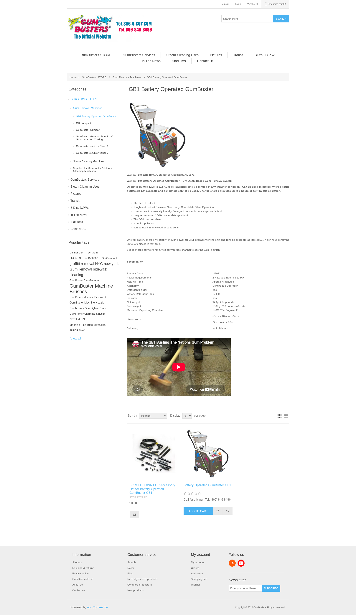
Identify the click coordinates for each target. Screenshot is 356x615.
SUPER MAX (77, 330)
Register (225, 4)
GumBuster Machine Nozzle (87, 302)
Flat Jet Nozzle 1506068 (84, 258)
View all (75, 338)
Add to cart (198, 511)
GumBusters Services (84, 179)
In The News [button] (151, 61)
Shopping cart (199, 579)
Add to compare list (134, 514)
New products (135, 590)
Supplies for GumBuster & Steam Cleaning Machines (92, 169)
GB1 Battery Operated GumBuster (96, 116)
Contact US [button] (205, 61)
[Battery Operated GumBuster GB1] (154, 453)
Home (73, 77)
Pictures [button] (216, 55)
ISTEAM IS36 (78, 319)
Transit (74, 200)
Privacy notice (80, 573)
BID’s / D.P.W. (79, 207)
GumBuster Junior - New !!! (92, 146)
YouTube (241, 563)
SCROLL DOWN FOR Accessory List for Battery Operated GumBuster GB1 (152, 488)
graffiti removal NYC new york (94, 264)
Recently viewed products (142, 579)
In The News (78, 214)
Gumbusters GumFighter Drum (88, 308)
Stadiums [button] (179, 61)
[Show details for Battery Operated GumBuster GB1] (208, 453)
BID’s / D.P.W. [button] (265, 55)
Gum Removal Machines (87, 107)
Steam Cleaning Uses (84, 186)
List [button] (286, 416)
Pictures (75, 193)
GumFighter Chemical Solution (88, 313)
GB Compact (83, 123)
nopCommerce (97, 607)
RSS (232, 563)
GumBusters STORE (84, 99)
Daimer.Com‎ (77, 252)
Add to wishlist (228, 511)
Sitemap (77, 562)
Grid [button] (279, 416)
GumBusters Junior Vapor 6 (92, 152)
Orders (195, 567)
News (130, 567)
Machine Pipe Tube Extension (88, 324)
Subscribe (271, 588)
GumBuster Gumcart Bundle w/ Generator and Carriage (94, 138)
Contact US (78, 228)
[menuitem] (96, 55)
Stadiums (76, 221)
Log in (238, 4)
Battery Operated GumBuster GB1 (207, 485)
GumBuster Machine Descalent (88, 297)
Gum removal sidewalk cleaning (88, 272)
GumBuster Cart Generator (85, 280)
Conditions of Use (82, 579)
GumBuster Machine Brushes (91, 288)
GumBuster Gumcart (88, 129)
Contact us (78, 590)
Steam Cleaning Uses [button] (182, 55)
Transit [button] (238, 55)
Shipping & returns (83, 567)
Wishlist (195, 584)
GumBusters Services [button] (139, 55)
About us (77, 584)
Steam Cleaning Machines (88, 161)
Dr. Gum (93, 252)
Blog (130, 573)
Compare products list (140, 584)
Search (281, 18)
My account (198, 562)
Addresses (197, 573)
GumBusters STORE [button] (95, 55)
